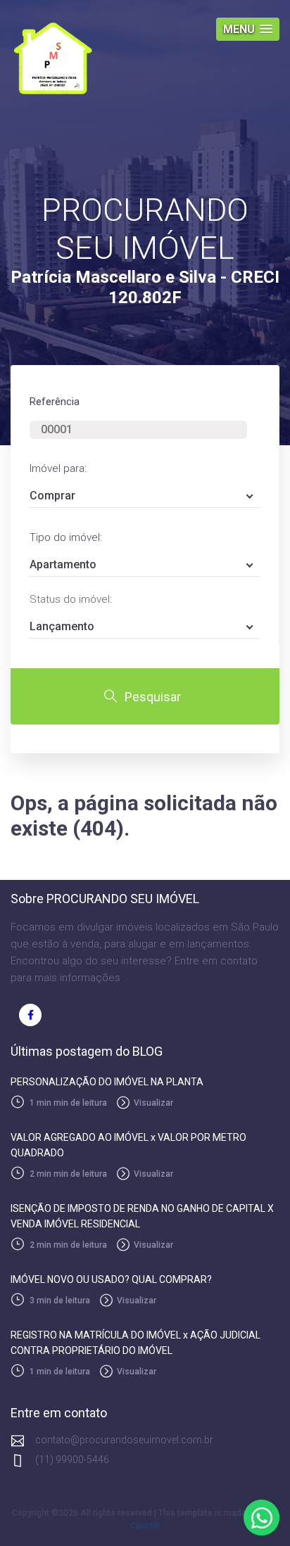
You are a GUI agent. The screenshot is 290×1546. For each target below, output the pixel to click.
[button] (247, 29)
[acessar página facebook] (30, 1015)
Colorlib (145, 1526)
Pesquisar (153, 696)
